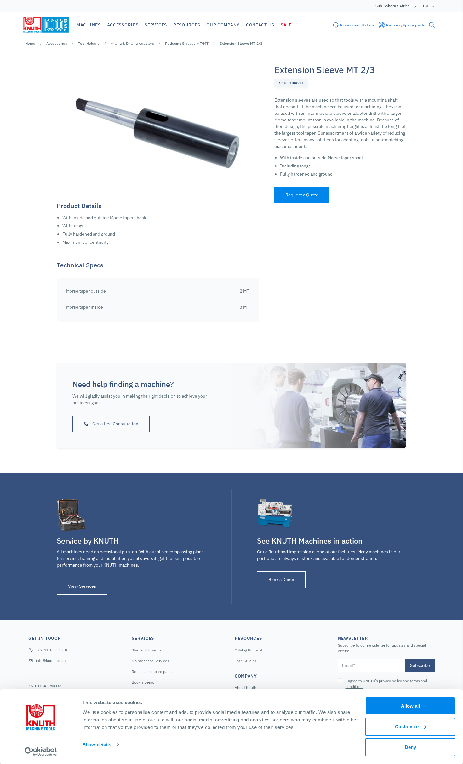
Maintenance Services (150, 660)
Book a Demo (281, 579)
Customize (407, 726)
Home (30, 43)
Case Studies (246, 660)
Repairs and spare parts (152, 671)
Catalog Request (248, 650)
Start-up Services (146, 650)
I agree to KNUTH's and (386, 684)
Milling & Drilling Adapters (132, 43)
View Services (82, 586)
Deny (410, 747)
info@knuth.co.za (51, 660)
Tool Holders (89, 43)
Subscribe (420, 665)
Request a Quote (301, 195)
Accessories (56, 43)
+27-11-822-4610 (51, 649)
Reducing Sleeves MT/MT (187, 43)
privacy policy (390, 681)
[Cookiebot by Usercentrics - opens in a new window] (40, 751)
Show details (97, 744)
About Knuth (245, 687)
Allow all (410, 706)
